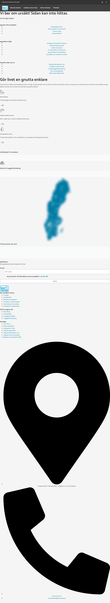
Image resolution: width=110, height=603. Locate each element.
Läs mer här (44, 276)
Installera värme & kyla (30, 8)
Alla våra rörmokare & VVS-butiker (11, 2)
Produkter (56, 8)
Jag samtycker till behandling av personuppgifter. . (27, 276)
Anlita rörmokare (45, 8)
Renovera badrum (15, 8)
